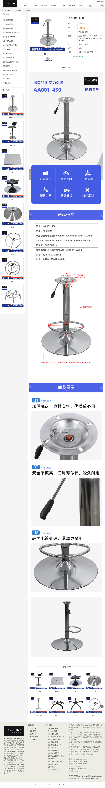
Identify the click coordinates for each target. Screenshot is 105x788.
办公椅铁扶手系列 (8, 53)
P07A (12, 172)
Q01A (13, 200)
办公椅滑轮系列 (8, 41)
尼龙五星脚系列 (8, 28)
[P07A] (12, 159)
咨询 (80, 5)
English (101, 2)
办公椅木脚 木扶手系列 (10, 70)
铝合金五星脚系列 (8, 24)
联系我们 (71, 5)
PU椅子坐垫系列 (8, 83)
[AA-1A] (12, 132)
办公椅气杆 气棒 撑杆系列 (11, 32)
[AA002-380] (38, 705)
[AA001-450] (12, 104)
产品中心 (44, 5)
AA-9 (12, 309)
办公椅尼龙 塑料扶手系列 (11, 62)
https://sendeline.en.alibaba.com (91, 776)
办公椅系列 (6, 79)
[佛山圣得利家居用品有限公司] (10, 4)
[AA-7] (12, 268)
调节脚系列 (6, 66)
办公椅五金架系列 (8, 74)
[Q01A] (12, 186)
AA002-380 (38, 715)
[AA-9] (12, 296)
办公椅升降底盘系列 (9, 37)
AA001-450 (28, 10)
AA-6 (12, 254)
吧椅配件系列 (18, 10)
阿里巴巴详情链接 (78, 56)
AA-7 (12, 282)
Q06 (12, 227)
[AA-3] (57, 705)
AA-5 (75, 715)
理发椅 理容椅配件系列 (10, 45)
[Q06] (12, 214)
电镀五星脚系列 (8, 20)
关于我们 (34, 5)
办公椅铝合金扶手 (8, 58)
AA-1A (12, 145)
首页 (25, 5)
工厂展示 (62, 5)
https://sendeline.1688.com (90, 778)
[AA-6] (12, 241)
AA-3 (57, 715)
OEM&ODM (53, 5)
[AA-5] (75, 705)
